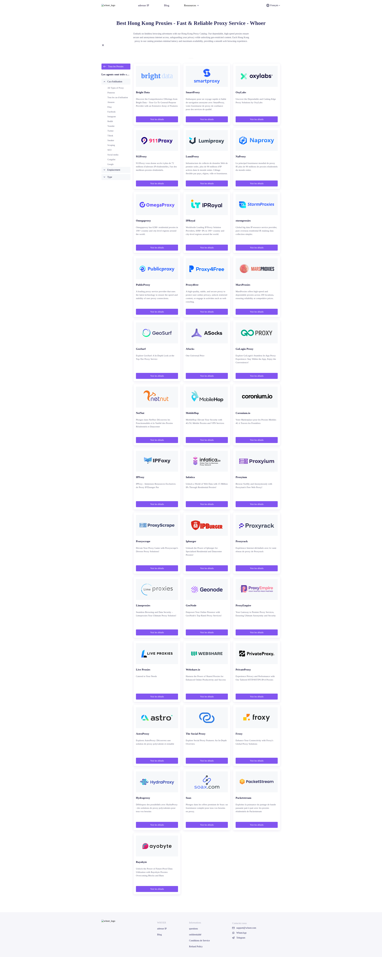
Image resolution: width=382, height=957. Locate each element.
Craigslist (111, 159)
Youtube (110, 126)
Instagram (111, 116)
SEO (109, 150)
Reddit (110, 121)
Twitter (110, 131)
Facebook (111, 112)
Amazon (110, 102)
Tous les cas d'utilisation (117, 97)
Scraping (111, 145)
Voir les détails (157, 119)
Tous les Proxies (115, 66)
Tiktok (110, 136)
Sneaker (110, 140)
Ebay (109, 107)
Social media (112, 155)
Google (110, 164)
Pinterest (111, 93)
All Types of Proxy (115, 88)
